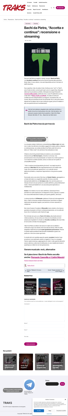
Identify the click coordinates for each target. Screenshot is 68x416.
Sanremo (29, 13)
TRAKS (7, 402)
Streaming (36, 23)
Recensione (42, 6)
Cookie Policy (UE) (37, 13)
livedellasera (45, 9)
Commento (27, 304)
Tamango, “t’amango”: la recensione (44, 289)
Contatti (35, 2)
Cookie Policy (49, 413)
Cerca (47, 380)
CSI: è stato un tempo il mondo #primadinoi (10, 367)
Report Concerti (36, 9)
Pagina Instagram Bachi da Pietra (33, 260)
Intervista (29, 9)
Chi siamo (29, 2)
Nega (50, 410)
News (23, 362)
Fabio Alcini (30, 265)
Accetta (39, 410)
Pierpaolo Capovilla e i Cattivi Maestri (47, 257)
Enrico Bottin (44, 290)
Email (26, 330)
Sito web (26, 336)
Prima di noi (8, 362)
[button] (65, 399)
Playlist (28, 6)
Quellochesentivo (43, 2)
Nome (26, 323)
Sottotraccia (35, 6)
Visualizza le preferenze (61, 410)
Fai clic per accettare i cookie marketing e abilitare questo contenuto (36, 139)
